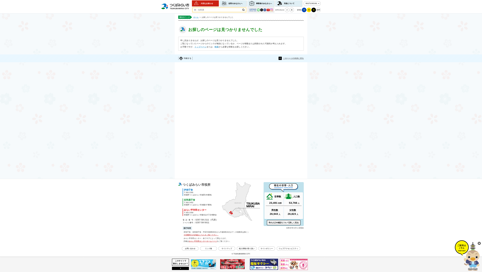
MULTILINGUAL (311, 3)
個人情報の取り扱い (247, 248)
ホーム (196, 17)
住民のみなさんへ (235, 3)
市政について (289, 3)
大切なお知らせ (207, 3)
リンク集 (208, 248)
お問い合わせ (190, 248)
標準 (318, 10)
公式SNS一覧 (260, 10)
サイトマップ (227, 248)
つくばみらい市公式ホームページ (175, 6)
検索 (217, 47)
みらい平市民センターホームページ (203, 241)
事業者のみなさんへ (264, 3)
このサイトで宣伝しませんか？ (180, 262)
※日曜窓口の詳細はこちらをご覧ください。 (201, 235)
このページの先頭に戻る (293, 58)
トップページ (200, 47)
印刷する (187, 58)
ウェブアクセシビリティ (288, 248)
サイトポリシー (267, 248)
